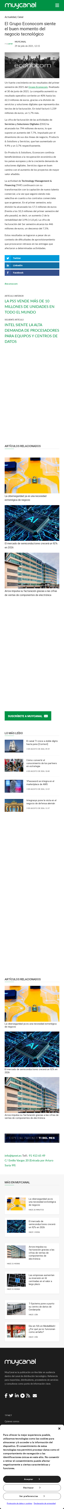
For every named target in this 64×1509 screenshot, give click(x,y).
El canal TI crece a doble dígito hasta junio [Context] (42, 743)
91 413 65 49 (37, 1155)
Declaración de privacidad (45, 1503)
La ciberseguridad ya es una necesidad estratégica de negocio (42, 1202)
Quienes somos (12, 1422)
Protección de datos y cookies (19, 1503)
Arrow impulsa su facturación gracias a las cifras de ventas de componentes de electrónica (41, 1252)
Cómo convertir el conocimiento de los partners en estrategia (41, 763)
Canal (20, 17)
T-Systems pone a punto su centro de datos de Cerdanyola (41, 1306)
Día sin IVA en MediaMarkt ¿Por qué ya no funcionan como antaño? (42, 1329)
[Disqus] (32, 650)
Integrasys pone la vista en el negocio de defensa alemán (41, 802)
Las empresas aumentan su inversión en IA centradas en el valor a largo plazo (41, 1280)
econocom (12, 284)
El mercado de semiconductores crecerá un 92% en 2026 (42, 1224)
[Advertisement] (32, 397)
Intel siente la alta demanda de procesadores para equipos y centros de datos (32, 333)
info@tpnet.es (13, 1155)
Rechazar (28, 1488)
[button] (59, 1428)
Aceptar (28, 1479)
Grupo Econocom (38, 87)
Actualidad (10, 17)
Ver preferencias (28, 1496)
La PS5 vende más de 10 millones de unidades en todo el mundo (29, 306)
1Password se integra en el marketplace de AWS (40, 783)
